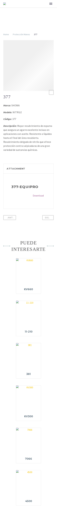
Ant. (10, 217)
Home (6, 34)
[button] (51, 92)
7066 (28, 458)
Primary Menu (51, 3)
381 (28, 374)
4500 (28, 501)
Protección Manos (21, 34)
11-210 (28, 331)
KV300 (28, 416)
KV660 (28, 289)
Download (38, 195)
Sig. (47, 217)
